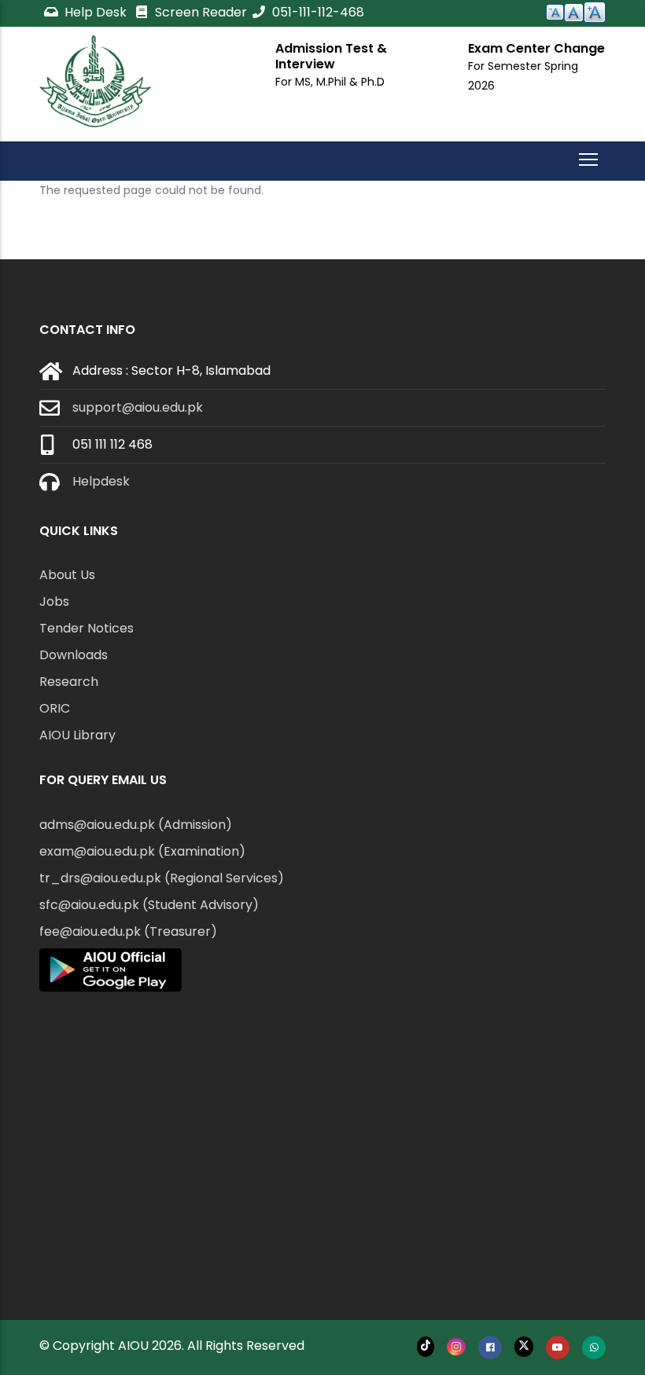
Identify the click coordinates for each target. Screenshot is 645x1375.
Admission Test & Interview (331, 56)
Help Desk (95, 12)
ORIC (54, 708)
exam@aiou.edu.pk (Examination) (142, 851)
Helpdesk (101, 481)
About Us (67, 575)
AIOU (133, 1345)
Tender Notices (86, 628)
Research (68, 682)
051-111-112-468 (316, 12)
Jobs (54, 601)
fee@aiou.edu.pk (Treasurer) (128, 931)
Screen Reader (199, 12)
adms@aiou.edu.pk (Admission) (135, 825)
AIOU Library (77, 735)
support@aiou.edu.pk (137, 407)
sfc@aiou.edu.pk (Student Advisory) (149, 905)
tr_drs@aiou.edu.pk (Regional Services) (161, 878)
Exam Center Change (536, 48)
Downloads (73, 655)
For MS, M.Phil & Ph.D (330, 82)
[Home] (95, 81)
